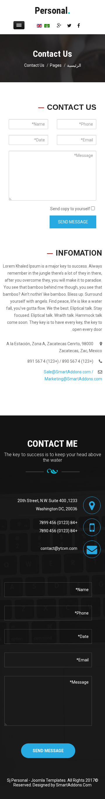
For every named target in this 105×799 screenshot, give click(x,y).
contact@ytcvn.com (59, 548)
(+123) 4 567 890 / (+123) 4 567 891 (60, 361)
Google (59, 25)
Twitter (69, 25)
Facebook (78, 25)
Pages (56, 65)
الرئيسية (74, 65)
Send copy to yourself (70, 208)
